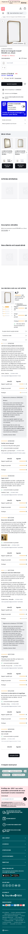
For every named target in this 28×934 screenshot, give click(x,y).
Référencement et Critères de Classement (12, 914)
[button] (25, 8)
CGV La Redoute (5, 912)
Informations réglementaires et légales (10, 915)
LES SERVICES (5, 844)
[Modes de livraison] (25, 120)
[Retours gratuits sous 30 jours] (25, 124)
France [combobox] (6, 930)
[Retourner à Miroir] (2, 21)
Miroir (4, 16)
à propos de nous (6, 850)
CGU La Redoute (18, 917)
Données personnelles (8, 920)
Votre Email (4, 796)
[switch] (16, 106)
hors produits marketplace (14, 106)
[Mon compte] (20, 8)
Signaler (18, 381)
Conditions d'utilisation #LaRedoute (16, 919)
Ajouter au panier (12, 84)
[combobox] (14, 331)
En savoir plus (18, 78)
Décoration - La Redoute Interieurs (12, 771)
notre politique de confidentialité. (8, 806)
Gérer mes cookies (19, 920)
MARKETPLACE (5, 862)
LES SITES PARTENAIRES (7, 856)
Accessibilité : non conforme (15, 924)
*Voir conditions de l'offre (6, 802)
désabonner (4, 805)
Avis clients (4, 919)
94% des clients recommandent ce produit (19, 325)
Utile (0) (9, 381)
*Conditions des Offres (6, 922)
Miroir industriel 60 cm (18, 775)
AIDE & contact (6, 838)
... (1, 16)
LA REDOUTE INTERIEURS (6, 48)
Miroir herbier (6, 775)
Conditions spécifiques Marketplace (18, 912)
